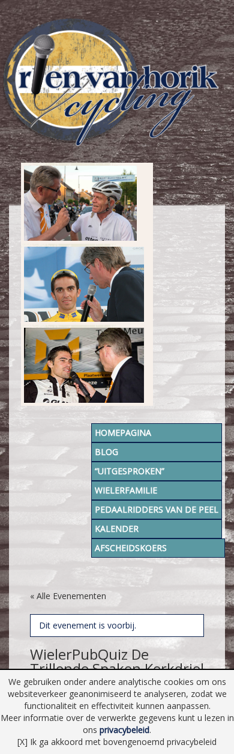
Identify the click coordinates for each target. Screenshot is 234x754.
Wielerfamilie (126, 490)
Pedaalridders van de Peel (156, 509)
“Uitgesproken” (129, 471)
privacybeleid (124, 729)
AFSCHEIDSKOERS (131, 547)
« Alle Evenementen (68, 596)
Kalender (117, 528)
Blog (106, 451)
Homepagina (123, 432)
